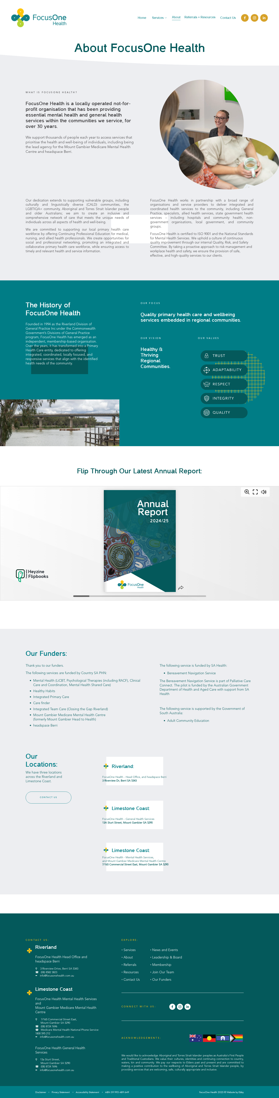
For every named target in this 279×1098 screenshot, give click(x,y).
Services (158, 18)
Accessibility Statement (87, 1092)
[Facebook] (245, 18)
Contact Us (228, 18)
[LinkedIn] (264, 18)
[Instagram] (254, 18)
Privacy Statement (61, 1092)
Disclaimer (40, 1092)
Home (142, 18)
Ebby (241, 1092)
